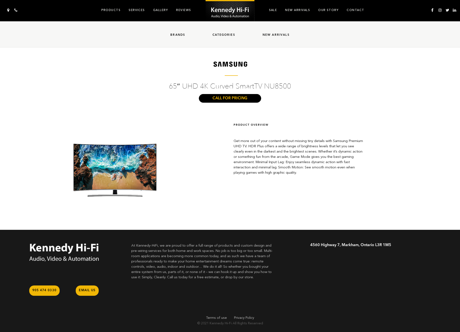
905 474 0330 (44, 290)
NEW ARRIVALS (276, 35)
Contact (355, 10)
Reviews (183, 10)
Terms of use (216, 318)
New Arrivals (297, 10)
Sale (273, 10)
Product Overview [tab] (251, 125)
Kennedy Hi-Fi (221, 323)
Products (111, 10)
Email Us (87, 290)
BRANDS (177, 35)
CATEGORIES (224, 35)
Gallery (160, 10)
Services (137, 10)
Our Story (328, 10)
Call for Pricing (230, 98)
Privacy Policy (244, 318)
